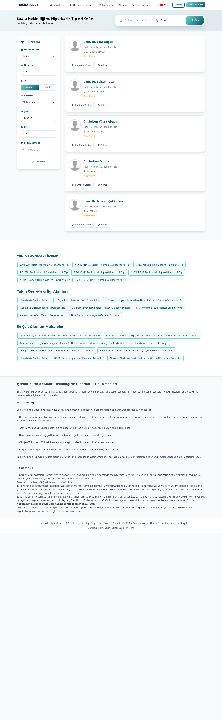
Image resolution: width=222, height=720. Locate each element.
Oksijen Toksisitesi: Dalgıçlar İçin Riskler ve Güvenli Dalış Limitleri (57, 350)
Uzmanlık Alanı (32, 49)
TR (163, 4)
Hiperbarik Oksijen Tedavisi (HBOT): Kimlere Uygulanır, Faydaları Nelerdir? (62, 358)
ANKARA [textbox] (27, 117)
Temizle (40, 161)
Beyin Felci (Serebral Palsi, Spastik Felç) (79, 300)
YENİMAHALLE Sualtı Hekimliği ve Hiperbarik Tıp (102, 265)
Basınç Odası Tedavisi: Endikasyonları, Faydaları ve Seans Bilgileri (136, 350)
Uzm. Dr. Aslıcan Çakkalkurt (104, 201)
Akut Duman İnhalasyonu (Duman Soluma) (95, 315)
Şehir (26, 111)
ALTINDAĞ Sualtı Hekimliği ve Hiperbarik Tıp (45, 280)
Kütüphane (58, 4)
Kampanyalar (109, 4)
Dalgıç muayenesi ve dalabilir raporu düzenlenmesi (101, 307)
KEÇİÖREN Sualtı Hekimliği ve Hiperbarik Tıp (101, 280)
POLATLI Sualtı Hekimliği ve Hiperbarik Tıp (44, 272)
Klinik (47, 87)
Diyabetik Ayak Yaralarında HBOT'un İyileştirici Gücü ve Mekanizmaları (60, 335)
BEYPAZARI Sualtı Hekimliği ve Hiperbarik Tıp (99, 272)
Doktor (30, 87)
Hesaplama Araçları (83, 4)
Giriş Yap (178, 4)
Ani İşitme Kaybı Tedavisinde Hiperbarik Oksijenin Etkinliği (134, 343)
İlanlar (125, 4)
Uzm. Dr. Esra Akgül (98, 42)
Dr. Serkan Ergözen (97, 161)
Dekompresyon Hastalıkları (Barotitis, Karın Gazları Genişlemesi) (144, 300)
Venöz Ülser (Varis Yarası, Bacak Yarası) (42, 315)
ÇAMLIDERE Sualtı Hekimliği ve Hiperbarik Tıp (157, 272)
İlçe (26, 127)
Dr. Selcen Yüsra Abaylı (100, 121)
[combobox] (38, 56)
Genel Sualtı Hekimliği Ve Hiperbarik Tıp (42, 307)
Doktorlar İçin (142, 4)
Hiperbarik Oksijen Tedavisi (35, 300)
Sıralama (28, 95)
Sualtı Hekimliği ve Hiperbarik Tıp (100, 47)
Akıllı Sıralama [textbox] (31, 102)
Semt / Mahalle (32, 142)
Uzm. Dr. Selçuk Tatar (99, 82)
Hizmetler (29, 65)
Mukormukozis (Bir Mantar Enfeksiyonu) (159, 307)
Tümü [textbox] (26, 55)
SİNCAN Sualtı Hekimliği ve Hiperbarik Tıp (159, 265)
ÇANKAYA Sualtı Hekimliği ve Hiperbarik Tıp (44, 265)
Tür (25, 80)
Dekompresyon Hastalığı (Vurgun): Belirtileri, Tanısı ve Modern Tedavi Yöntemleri (152, 335)
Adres (104, 65)
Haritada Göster (83, 65)
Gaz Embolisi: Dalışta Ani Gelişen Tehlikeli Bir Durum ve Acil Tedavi (57, 343)
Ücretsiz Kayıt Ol (195, 4)
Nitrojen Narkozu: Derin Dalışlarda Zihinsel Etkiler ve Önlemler (145, 358)
